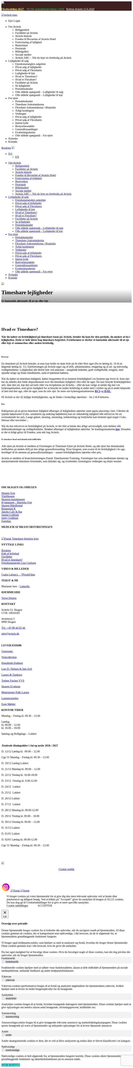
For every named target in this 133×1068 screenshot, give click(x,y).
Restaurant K (8, 508)
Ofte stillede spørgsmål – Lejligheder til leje (39, 231)
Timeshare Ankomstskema (29, 240)
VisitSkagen (8, 496)
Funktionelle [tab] (8, 958)
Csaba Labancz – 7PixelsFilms (18, 574)
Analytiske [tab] (7, 994)
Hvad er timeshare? (12, 559)
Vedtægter (20, 249)
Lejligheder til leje (25, 209)
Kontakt (12, 277)
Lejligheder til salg (18, 196)
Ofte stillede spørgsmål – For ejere (34, 271)
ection (13, 657)
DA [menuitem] (10, 153)
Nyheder (13, 274)
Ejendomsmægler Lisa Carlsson (18, 562)
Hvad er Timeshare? (26, 212)
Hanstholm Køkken (12, 663)
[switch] (3, 961)
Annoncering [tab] (8, 1013)
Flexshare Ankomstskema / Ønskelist (35, 243)
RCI (97, 391)
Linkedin (25, 586)
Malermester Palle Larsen (15, 692)
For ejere (13, 234)
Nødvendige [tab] (8, 1046)
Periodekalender (24, 224)
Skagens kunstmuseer (13, 499)
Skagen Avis (8, 493)
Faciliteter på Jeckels (26, 168)
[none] (70, 155)
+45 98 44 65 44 (60, 875)
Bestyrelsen (21, 181)
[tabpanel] (66, 969)
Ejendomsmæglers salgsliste (30, 200)
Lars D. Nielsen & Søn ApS (16, 668)
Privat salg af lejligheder (28, 203)
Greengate (7, 651)
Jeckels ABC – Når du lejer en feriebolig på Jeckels (43, 193)
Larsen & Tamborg (11, 674)
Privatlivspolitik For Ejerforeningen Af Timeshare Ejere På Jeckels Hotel (66, 872)
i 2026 (60, 9)
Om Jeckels (14, 162)
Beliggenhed (22, 165)
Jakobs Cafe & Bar (11, 511)
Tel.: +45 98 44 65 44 (13, 627)
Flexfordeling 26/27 (13, 9)
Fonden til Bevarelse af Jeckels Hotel (35, 175)
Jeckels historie (23, 172)
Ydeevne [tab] (6, 976)
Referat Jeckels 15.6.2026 (80, 9)
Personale (20, 184)
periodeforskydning (45, 9)
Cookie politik (66, 869)
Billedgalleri (22, 187)
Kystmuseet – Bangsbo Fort (16, 502)
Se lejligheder (22, 221)
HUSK (30, 9)
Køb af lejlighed (10, 553)
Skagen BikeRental (12, 505)
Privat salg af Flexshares (28, 206)
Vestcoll (5, 657)
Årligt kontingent (24, 246)
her (117, 429)
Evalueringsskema (25, 268)
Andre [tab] (4, 1031)
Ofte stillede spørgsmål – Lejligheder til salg (39, 228)
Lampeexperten (9, 698)
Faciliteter (6, 556)
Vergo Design (8, 598)
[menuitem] (10, 153)
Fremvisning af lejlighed (28, 178)
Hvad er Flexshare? (26, 215)
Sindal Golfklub (10, 514)
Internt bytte (21, 259)
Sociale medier (23, 190)
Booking (6, 147)
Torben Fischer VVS (12, 680)
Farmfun (6, 521)
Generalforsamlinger (26, 265)
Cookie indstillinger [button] (17, 905)
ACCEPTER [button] (45, 905)
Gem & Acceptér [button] (10, 1065)
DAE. (107, 391)
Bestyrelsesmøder (24, 262)
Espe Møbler (8, 704)
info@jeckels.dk (10, 633)
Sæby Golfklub (9, 517)
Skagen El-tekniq (10, 686)
